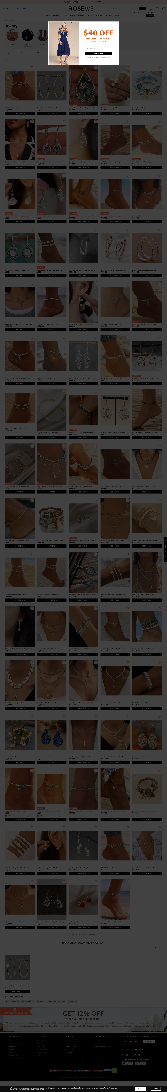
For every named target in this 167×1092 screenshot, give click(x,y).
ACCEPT (140, 1089)
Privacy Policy (39, 1090)
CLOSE (155, 1089)
